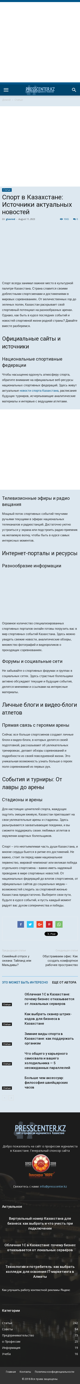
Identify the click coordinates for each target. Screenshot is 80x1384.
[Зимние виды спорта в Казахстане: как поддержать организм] (12, 1038)
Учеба (6, 1354)
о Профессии (11, 1341)
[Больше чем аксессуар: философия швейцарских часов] (12, 1083)
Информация (11, 1348)
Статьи (19, 100)
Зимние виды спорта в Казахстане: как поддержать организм (49, 1038)
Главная (11, 1371)
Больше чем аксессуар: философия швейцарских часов (46, 1082)
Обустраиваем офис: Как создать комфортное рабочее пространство (60, 960)
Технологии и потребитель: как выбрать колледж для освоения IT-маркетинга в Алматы (40, 1272)
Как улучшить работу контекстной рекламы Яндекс (36, 1290)
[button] (74, 90)
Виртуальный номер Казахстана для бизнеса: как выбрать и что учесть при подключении (40, 1223)
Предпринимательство (18, 1335)
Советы (7, 1329)
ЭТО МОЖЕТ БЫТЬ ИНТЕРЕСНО (25, 982)
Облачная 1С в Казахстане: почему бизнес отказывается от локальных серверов (49, 999)
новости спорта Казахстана (39, 390)
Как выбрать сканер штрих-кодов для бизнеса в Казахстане (48, 1018)
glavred (10, 219)
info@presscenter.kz (53, 1186)
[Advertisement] (40, 42)
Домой (6, 100)
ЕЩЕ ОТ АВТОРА (64, 982)
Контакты (25, 1371)
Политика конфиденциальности (54, 1371)
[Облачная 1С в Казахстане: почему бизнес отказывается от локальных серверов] (12, 999)
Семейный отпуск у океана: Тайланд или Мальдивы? (16, 960)
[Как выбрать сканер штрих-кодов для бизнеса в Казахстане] (12, 1019)
